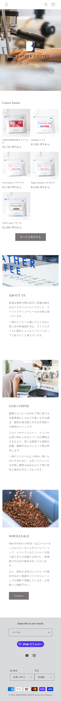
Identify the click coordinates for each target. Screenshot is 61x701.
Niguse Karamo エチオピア (43, 183)
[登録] (48, 632)
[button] (6, 4)
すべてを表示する (30, 237)
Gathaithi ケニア (38, 140)
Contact (18, 595)
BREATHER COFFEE (25, 695)
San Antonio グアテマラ (13, 183)
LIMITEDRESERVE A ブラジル (15, 141)
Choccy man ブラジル (12, 223)
